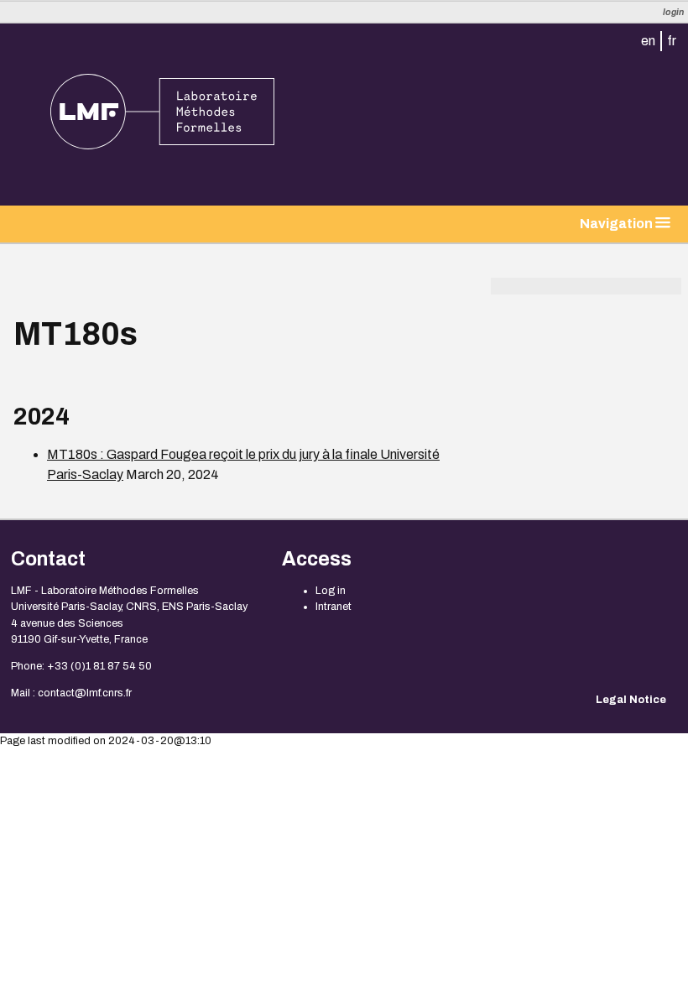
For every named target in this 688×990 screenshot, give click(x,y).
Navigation (617, 223)
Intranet (333, 606)
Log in (330, 591)
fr (671, 41)
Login (673, 12)
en (648, 41)
